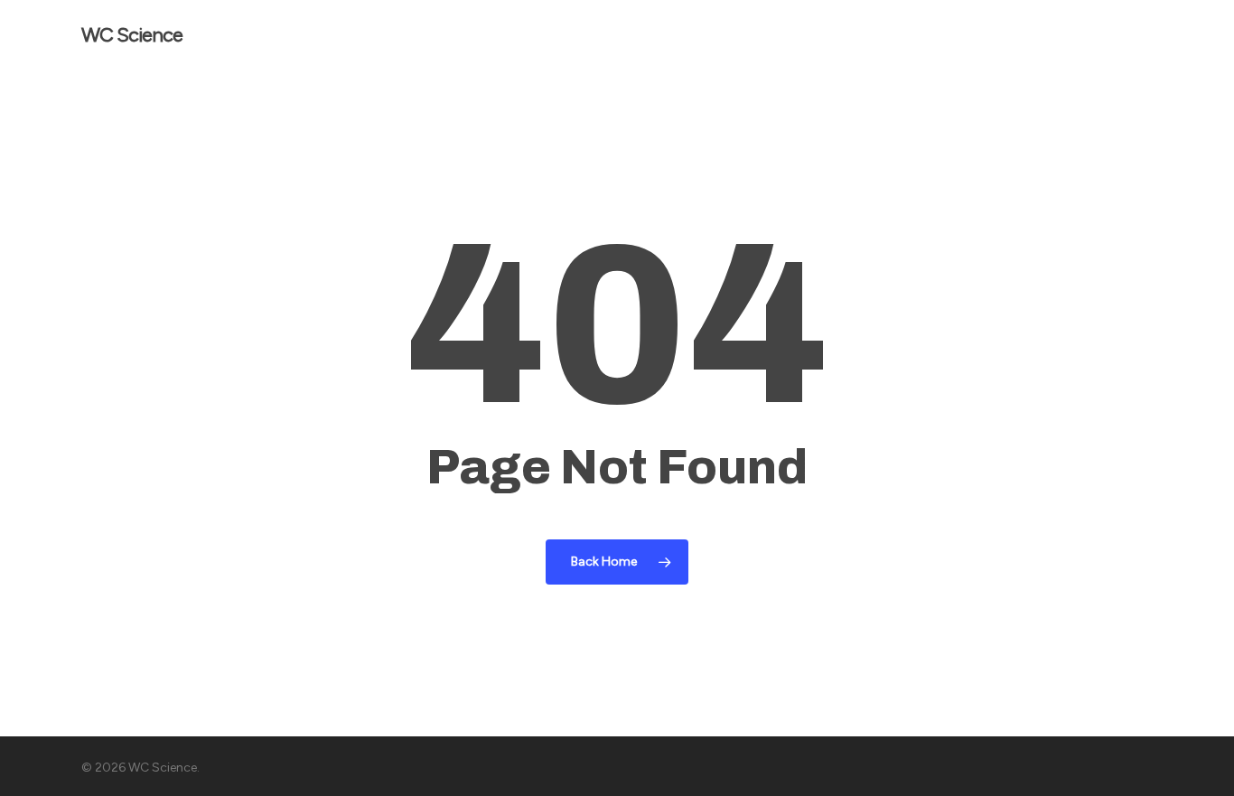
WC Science (131, 35)
